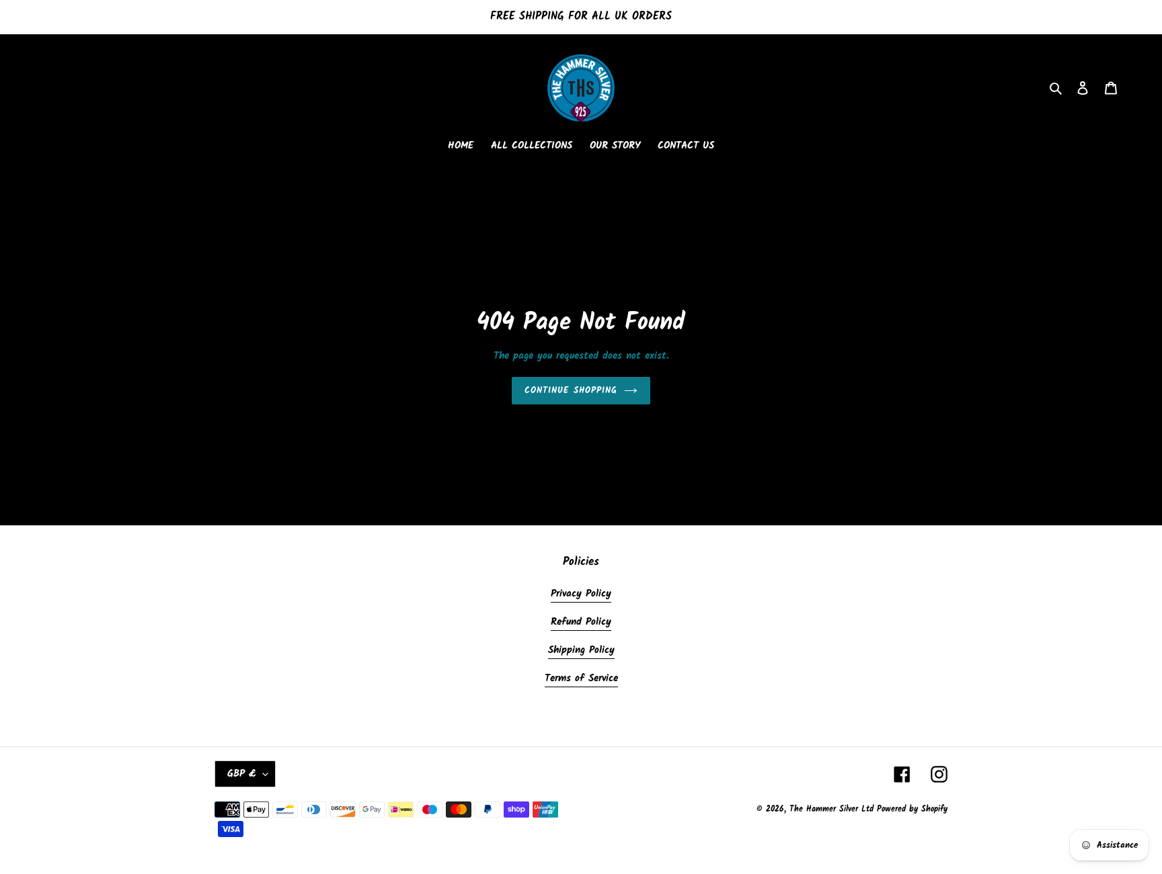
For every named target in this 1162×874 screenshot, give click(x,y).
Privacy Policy (581, 594)
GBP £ (241, 774)
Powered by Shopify (912, 809)
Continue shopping (571, 391)
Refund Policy (581, 622)
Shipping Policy (581, 650)
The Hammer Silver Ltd (833, 809)
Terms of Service (581, 678)
